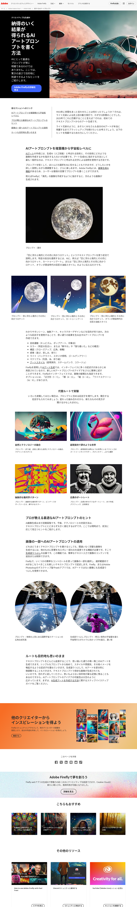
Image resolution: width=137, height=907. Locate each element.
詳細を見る (68, 791)
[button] (123, 3)
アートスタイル (37, 362)
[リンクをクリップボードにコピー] (80, 762)
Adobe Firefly (41, 3)
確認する (16, 735)
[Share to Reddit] (75, 762)
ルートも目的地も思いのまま (23, 132)
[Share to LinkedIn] (66, 762)
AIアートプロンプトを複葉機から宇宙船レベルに (28, 114)
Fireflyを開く (114, 3)
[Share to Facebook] (56, 762)
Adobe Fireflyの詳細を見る (25, 88)
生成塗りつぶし (33, 553)
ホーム (3, 9)
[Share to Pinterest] (71, 762)
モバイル (71, 3)
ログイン (131, 3)
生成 (52, 3)
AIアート (30, 153)
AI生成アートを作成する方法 (65, 680)
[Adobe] (4, 3)
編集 (60, 3)
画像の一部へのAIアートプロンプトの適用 (29, 127)
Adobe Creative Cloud (14, 9)
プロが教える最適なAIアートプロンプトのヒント (29, 122)
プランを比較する (84, 3)
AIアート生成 (48, 367)
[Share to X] (61, 762)
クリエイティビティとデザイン (21, 3)
